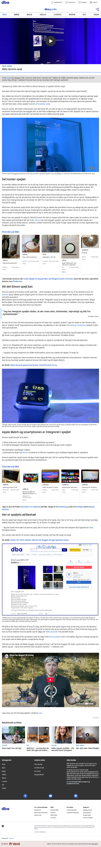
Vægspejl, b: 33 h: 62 (48, 257)
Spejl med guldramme (10, 263)
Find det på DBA (10, 232)
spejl (9, 77)
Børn (16, 14)
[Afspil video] (50, 41)
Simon (37, 220)
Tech (4, 14)
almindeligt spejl (42, 104)
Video (96, 14)
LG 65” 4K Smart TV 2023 (50, 487)
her (40, 713)
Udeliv (43, 14)
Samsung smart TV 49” (10, 487)
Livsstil (57, 14)
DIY (84, 14)
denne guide (54, 636)
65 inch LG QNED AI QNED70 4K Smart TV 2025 (29, 493)
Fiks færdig (38, 764)
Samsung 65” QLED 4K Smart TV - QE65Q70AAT (70, 487)
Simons (5, 294)
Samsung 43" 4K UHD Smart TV (90, 487)
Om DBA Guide (39, 768)
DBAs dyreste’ (52, 631)
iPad (91, 527)
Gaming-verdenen (77, 325)
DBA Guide (50, 9)
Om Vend (37, 771)
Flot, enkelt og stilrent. (30, 257)
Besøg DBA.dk (39, 774)
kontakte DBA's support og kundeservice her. (78, 783)
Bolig (29, 14)
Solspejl (84, 253)
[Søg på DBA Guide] (97, 9)
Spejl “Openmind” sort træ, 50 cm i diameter (69, 264)
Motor (72, 14)
